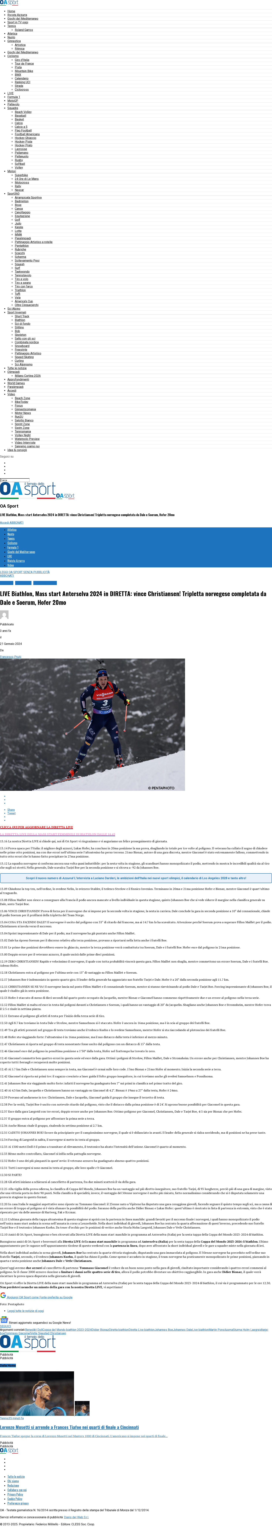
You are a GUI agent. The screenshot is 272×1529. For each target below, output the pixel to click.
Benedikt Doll (34, 1330)
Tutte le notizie (17, 368)
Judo (18, 223)
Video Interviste (25, 442)
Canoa (19, 208)
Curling (19, 361)
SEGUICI (5, 1326)
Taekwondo (22, 271)
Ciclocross (22, 89)
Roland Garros (24, 30)
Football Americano (27, 134)
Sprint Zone (22, 424)
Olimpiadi (13, 372)
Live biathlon (200, 1330)
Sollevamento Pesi (27, 260)
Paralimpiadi (23, 238)
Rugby (19, 160)
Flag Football (23, 130)
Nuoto (11, 37)
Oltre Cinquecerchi (26, 305)
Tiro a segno (23, 283)
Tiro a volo (21, 279)
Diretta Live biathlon (142, 1330)
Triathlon (20, 290)
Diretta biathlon (119, 1330)
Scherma (20, 257)
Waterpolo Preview (27, 439)
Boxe (18, 205)
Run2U (19, 416)
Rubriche (20, 249)
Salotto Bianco (24, 420)
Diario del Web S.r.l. (76, 1517)
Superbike (21, 175)
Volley (19, 167)
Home (11, 11)
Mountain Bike (24, 71)
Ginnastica (14, 41)
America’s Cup (24, 301)
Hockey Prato (23, 145)
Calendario (21, 78)
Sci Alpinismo (24, 364)
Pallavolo (13, 104)
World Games (16, 383)
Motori (11, 171)
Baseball (20, 115)
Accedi (11, 390)
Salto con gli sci (25, 338)
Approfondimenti (18, 379)
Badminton (21, 201)
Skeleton (20, 335)
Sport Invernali (16, 312)
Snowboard (22, 346)
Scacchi (20, 253)
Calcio (19, 123)
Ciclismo (13, 56)
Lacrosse (21, 149)
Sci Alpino (13, 308)
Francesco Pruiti (10, 657)
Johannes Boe (164, 1330)
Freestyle (21, 349)
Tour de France (24, 63)
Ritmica (19, 48)
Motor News (23, 413)
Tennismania (23, 431)
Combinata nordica (27, 342)
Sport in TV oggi (17, 22)
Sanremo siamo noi (27, 446)
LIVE (10, 93)
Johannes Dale (182, 1330)
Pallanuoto (21, 156)
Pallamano (21, 152)
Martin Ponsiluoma (221, 1330)
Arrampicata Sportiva (28, 197)
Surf (17, 268)
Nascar (19, 190)
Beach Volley (23, 112)
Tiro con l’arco (24, 286)
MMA (18, 234)
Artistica (20, 45)
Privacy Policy (15, 1494)
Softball (20, 164)
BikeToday (21, 402)
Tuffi (17, 294)
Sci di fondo (22, 323)
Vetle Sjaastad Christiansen (48, 1333)
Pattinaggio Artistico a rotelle (34, 242)
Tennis (11, 26)
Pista (18, 67)
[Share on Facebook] (139, 796)
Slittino (19, 327)
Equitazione (22, 216)
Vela (18, 297)
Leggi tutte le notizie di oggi (25, 1311)
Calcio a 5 (21, 127)
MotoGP (12, 100)
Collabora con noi (17, 1490)
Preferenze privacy (17, 1503)
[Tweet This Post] (139, 800)
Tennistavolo (23, 275)
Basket (19, 119)
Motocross (22, 182)
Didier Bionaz (100, 1330)
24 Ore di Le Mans (27, 179)
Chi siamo (13, 1481)
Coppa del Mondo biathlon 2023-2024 (67, 1330)
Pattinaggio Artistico (28, 353)
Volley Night (23, 435)
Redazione (13, 1485)
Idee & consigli (17, 450)
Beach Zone (22, 398)
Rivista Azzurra (17, 15)
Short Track (22, 316)
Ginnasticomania (25, 409)
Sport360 (13, 193)
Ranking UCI (22, 82)
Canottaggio (22, 212)
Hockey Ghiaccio (25, 138)
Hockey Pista (23, 141)
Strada (19, 86)
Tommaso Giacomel (18, 1333)
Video (11, 394)
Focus (19, 405)
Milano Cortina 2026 (28, 376)
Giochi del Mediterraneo (22, 18)
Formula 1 (13, 97)
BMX (18, 75)
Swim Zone (22, 428)
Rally (18, 186)
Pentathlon (22, 245)
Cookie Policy (14, 1499)
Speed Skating (24, 357)
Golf (17, 220)
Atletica (12, 33)
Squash (19, 264)
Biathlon (20, 320)
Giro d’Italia (22, 60)
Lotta (18, 231)
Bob (17, 331)
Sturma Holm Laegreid (247, 1330)
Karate (19, 227)
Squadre (12, 108)
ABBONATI (16, 522)
